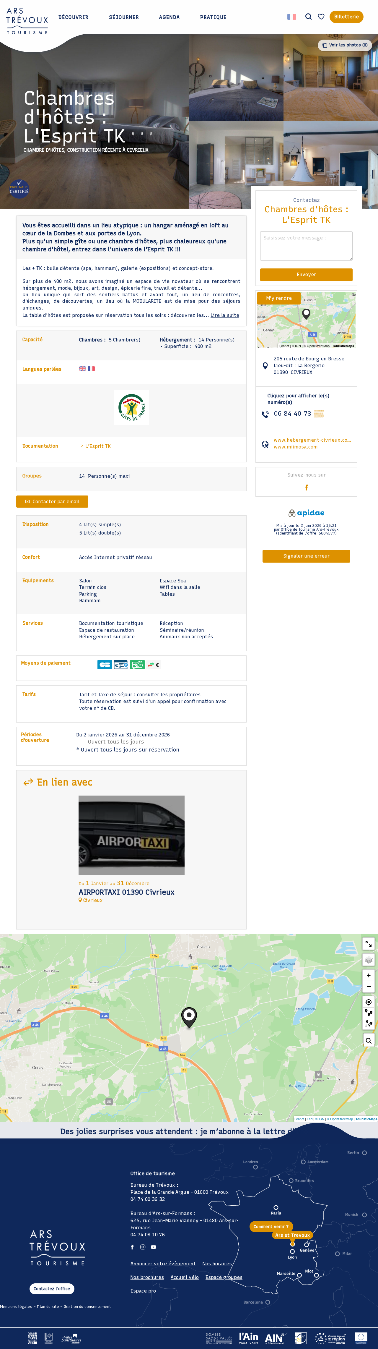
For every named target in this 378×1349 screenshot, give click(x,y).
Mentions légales (16, 1306)
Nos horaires (217, 1264)
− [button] (369, 986)
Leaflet (299, 1118)
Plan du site (48, 1306)
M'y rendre (279, 298)
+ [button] (369, 975)
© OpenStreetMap (340, 1118)
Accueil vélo (185, 1277)
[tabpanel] (131, 852)
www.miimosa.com (296, 447)
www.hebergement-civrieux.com (313, 440)
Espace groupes (224, 1277)
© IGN (319, 1118)
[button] (308, 16)
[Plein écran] (368, 943)
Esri (309, 1118)
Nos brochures (147, 1277)
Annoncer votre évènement (163, 1264)
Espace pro (143, 1291)
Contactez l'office (52, 1288)
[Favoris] (322, 16)
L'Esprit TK (97, 446)
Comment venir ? (271, 1226)
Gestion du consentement (87, 1306)
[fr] (292, 17)
